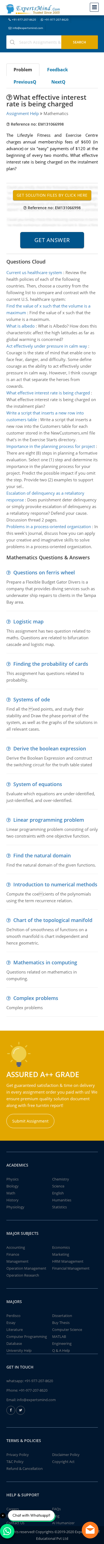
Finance (12, 1254)
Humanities (61, 1199)
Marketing (60, 1254)
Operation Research (22, 1275)
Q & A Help (61, 1350)
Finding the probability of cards (50, 663)
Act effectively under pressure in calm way (46, 346)
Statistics (59, 1206)
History (12, 1199)
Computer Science (67, 1329)
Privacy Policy (17, 1454)
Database (14, 1343)
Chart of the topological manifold (52, 920)
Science (58, 1186)
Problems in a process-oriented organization (48, 526)
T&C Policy (15, 1461)
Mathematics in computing (45, 962)
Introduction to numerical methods (55, 884)
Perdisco (13, 1315)
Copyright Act (63, 1461)
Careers (12, 1508)
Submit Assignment (30, 1121)
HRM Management (67, 1261)
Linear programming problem (48, 819)
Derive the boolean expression (49, 748)
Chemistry (60, 1179)
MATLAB (59, 1336)
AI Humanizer (63, 1522)
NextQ (58, 82)
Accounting (15, 1247)
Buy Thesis (61, 1322)
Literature (14, 1329)
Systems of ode (31, 699)
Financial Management (71, 1268)
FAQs (56, 1508)
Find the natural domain (42, 855)
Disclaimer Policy (66, 1454)
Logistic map (28, 621)
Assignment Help (22, 113)
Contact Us (15, 1522)
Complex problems (35, 998)
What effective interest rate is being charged (48, 393)
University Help (19, 1350)
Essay (11, 1322)
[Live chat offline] (90, 1530)
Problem (23, 70)
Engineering (62, 1343)
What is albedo (20, 326)
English (58, 1193)
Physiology (15, 1206)
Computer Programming (26, 1336)
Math (10, 1193)
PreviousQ (25, 82)
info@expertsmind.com (27, 28)
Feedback (57, 70)
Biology (12, 1186)
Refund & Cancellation (24, 1468)
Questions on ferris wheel (44, 572)
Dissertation (62, 1315)
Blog (55, 1515)
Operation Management (26, 1268)
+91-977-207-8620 (24, 19)
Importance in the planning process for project (50, 446)
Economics (61, 1247)
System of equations (37, 784)
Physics (12, 1179)
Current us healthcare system (34, 272)
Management (17, 1261)
